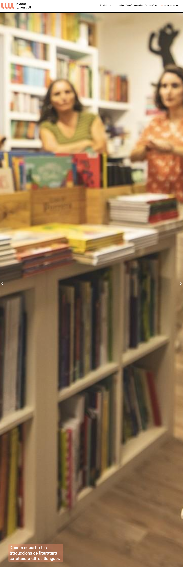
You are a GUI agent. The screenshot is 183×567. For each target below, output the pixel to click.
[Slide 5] (99, 564)
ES (171, 5)
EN (168, 5)
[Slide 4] (95, 564)
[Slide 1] (83, 564)
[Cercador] (177, 5)
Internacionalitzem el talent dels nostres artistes (147, 555)
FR (174, 5)
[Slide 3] (91, 564)
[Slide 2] (87, 564)
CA (162, 5)
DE (165, 5)
